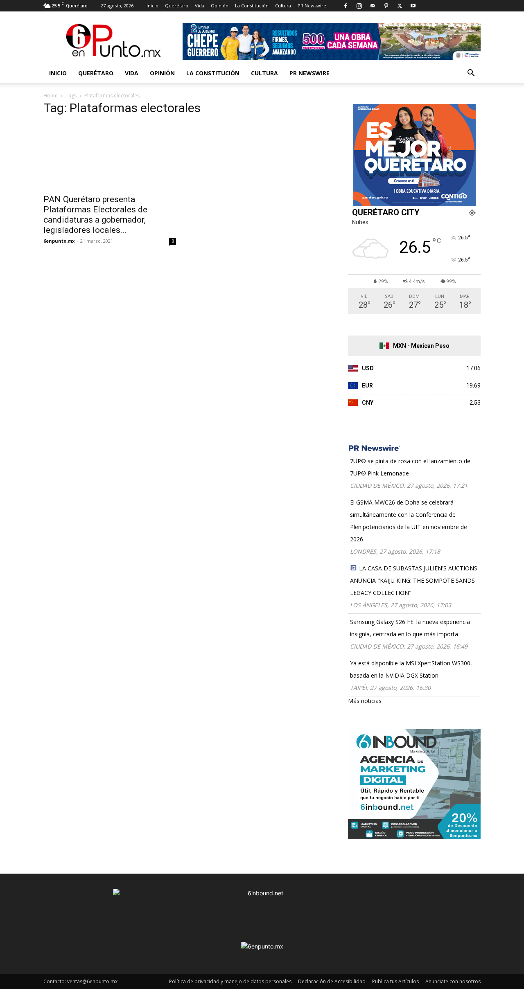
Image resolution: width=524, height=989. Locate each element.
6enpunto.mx (59, 241)
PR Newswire (312, 5)
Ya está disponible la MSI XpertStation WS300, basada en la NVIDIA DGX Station (411, 669)
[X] (399, 5)
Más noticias (365, 701)
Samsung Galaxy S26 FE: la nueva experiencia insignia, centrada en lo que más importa (410, 628)
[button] (471, 74)
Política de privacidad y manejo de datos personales (230, 981)
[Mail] (372, 5)
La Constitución (252, 5)
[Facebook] (345, 5)
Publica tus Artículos (395, 981)
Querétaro (176, 5)
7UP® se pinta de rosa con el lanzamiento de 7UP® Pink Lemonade (410, 467)
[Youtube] (413, 5)
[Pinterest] (386, 5)
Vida (199, 5)
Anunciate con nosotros (453, 981)
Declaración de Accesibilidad (332, 981)
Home (50, 95)
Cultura (283, 5)
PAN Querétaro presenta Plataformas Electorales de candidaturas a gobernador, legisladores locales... (95, 214)
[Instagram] (359, 5)
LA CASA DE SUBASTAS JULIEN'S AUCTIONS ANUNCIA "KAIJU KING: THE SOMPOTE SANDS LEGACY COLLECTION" (413, 580)
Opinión (219, 5)
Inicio (152, 5)
